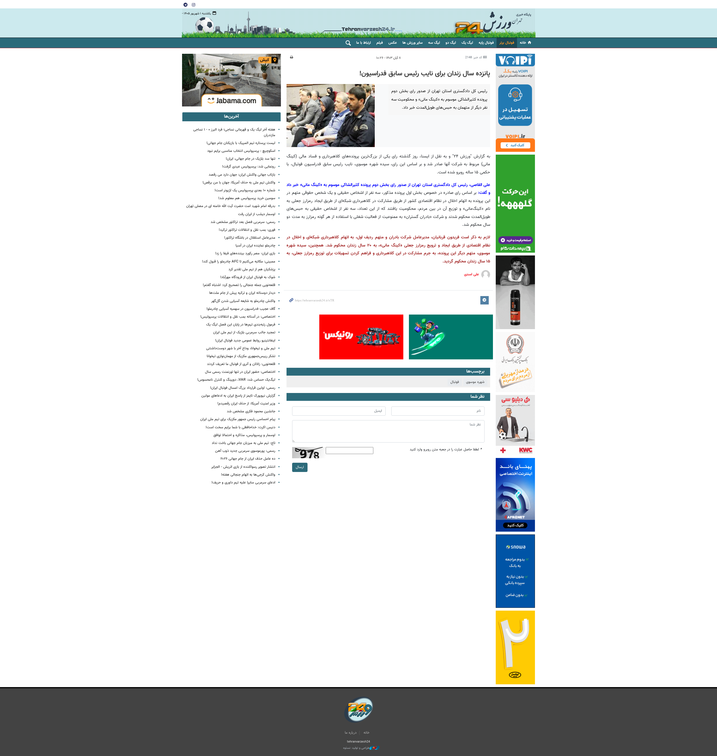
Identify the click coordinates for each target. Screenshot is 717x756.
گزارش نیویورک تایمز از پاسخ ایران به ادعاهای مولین (238, 396)
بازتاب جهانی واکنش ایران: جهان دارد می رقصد (242, 175)
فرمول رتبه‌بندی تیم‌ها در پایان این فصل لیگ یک (240, 324)
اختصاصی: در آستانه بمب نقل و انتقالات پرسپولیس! (237, 317)
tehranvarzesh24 (493, 23)
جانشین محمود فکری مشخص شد (251, 411)
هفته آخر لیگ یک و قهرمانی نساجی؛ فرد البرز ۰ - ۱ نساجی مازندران (234, 132)
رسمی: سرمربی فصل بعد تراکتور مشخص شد (243, 222)
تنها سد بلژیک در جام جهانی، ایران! (250, 159)
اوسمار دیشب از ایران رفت (256, 214)
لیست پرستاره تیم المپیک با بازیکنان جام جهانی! (240, 143)
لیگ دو (451, 43)
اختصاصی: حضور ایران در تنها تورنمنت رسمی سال (240, 372)
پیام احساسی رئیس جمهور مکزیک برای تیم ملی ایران (237, 419)
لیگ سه (434, 43)
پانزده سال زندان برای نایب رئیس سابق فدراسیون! (424, 73)
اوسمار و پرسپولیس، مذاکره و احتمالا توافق (244, 435)
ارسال (300, 467)
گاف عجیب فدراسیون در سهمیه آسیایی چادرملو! (240, 309)
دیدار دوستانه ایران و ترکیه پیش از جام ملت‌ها (242, 293)
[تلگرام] (185, 4)
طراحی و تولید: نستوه (356, 748)
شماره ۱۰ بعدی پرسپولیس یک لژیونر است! (245, 190)
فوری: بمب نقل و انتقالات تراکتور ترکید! (247, 230)
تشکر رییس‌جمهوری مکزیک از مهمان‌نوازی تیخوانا (241, 356)
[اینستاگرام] (193, 4)
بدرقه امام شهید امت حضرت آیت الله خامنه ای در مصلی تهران (230, 206)
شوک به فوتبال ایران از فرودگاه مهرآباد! (247, 277)
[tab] (231, 117)
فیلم (379, 43)
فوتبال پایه (486, 43)
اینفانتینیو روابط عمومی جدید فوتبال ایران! (245, 340)
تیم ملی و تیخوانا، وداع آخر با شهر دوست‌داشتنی (240, 348)
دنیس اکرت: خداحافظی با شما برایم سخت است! (240, 427)
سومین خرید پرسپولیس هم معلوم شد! (246, 198)
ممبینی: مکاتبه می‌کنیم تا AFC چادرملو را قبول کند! (238, 261)
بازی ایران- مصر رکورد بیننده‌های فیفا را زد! (245, 253)
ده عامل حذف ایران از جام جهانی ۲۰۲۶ (247, 459)
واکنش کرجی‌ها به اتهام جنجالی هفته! (248, 475)
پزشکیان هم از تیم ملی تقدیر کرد (252, 269)
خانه (523, 43)
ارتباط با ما (363, 43)
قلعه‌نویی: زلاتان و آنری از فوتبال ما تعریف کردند (241, 364)
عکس (392, 43)
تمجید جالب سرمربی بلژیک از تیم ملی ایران (244, 332)
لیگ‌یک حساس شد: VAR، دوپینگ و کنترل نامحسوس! (236, 380)
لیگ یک (467, 43)
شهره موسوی (475, 382)
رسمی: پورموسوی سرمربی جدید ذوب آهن (245, 451)
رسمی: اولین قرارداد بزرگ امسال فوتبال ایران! (242, 388)
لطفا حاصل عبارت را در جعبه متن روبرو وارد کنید (446, 449)
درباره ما (351, 733)
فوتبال (454, 382)
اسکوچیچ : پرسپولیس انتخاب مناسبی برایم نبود (241, 151)
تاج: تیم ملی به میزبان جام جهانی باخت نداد (243, 443)
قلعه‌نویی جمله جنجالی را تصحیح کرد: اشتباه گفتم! (239, 285)
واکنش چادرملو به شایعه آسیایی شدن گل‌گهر (243, 301)
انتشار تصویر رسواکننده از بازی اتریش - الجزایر (243, 467)
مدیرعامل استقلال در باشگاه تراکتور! (249, 238)
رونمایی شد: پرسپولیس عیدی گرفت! (248, 166)
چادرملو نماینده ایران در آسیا (255, 245)
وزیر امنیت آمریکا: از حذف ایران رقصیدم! (246, 403)
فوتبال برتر (506, 43)
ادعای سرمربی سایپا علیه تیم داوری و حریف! (243, 482)
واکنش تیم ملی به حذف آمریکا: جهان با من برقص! (238, 182)
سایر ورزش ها (412, 43)
